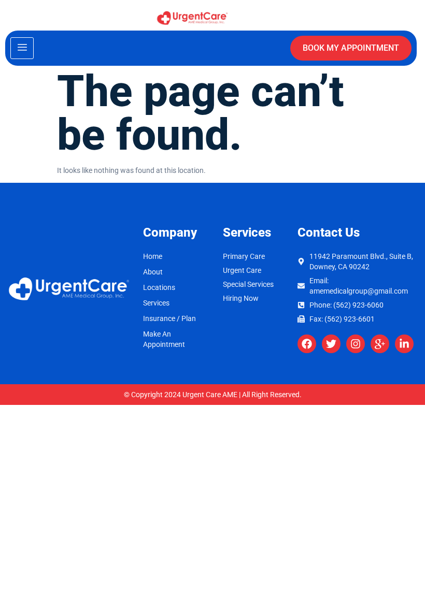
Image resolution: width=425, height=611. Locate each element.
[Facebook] (307, 343)
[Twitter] (331, 343)
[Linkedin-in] (404, 343)
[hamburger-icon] (22, 48)
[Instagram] (355, 343)
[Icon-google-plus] (380, 343)
